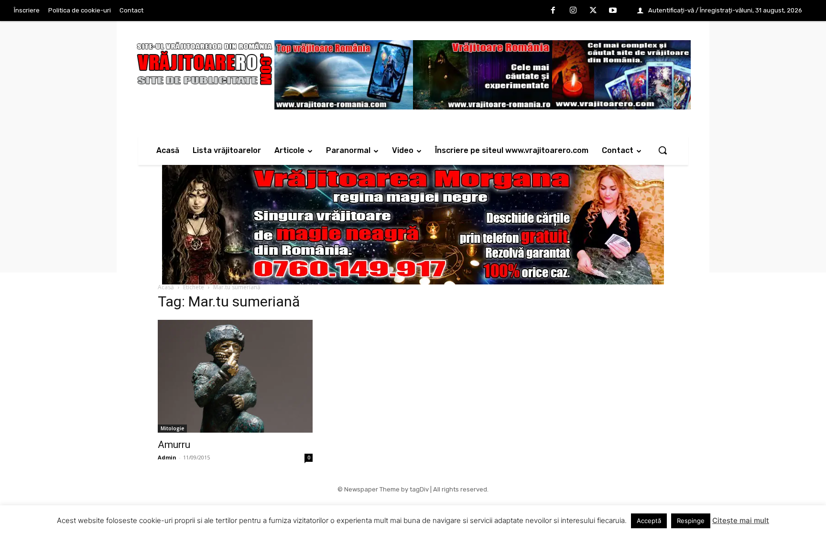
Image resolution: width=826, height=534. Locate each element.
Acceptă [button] (649, 520)
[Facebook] (553, 11)
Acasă (166, 287)
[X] (593, 11)
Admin (167, 457)
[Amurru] (235, 376)
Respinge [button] (691, 520)
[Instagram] (573, 11)
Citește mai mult (740, 520)
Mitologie (172, 428)
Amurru (174, 444)
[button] (662, 150)
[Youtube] (613, 11)
